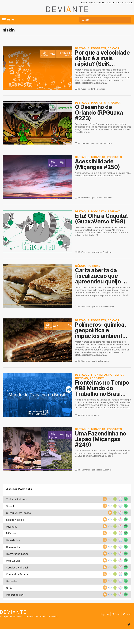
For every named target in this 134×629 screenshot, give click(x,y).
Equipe (84, 2)
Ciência (80, 265)
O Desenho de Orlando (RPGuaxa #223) (99, 113)
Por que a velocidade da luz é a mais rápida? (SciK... (102, 58)
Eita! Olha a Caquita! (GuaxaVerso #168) (101, 218)
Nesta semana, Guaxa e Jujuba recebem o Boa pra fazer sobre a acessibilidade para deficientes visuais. (103, 174)
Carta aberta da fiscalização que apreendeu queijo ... (101, 276)
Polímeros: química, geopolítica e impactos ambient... (101, 330)
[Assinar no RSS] (104, 500)
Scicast (114, 48)
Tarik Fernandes (98, 89)
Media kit (101, 2)
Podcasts (98, 48)
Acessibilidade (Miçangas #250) (97, 164)
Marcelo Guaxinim (104, 143)
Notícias (93, 265)
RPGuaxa (114, 102)
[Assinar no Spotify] (125, 500)
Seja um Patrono (115, 2)
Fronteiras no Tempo (106, 374)
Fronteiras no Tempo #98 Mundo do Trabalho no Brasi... (102, 388)
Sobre (92, 2)
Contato (129, 2)
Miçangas (98, 157)
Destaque (82, 48)
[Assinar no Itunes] (120, 500)
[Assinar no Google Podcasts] (109, 500)
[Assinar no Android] (114, 500)
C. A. (97, 415)
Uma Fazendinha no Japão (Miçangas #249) (100, 439)
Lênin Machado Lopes (104, 306)
